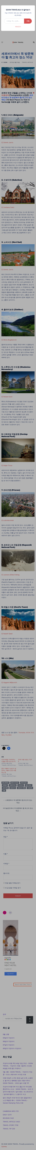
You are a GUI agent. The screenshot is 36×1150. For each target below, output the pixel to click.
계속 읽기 (18, 26)
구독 (27, 21)
